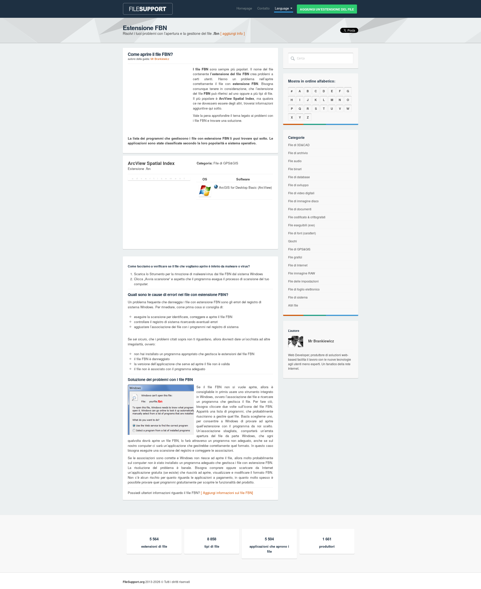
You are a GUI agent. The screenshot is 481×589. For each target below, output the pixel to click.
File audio (295, 161)
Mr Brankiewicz (160, 59)
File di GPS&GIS (299, 249)
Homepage (244, 8)
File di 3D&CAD (299, 145)
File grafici (295, 257)
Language (282, 8)
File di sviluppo (298, 185)
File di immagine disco (303, 201)
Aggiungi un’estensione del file (327, 9)
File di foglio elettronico (304, 289)
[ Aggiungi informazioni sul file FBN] (227, 492)
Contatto (263, 8)
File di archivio (298, 153)
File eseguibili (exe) (301, 225)
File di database (299, 177)
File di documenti (299, 209)
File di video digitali (301, 193)
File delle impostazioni (303, 281)
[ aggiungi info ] (232, 33)
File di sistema (298, 297)
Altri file (293, 305)
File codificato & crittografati (306, 217)
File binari (295, 169)
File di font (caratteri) (302, 233)
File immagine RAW (301, 273)
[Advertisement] (159, 98)
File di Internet (297, 265)
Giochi (292, 241)
